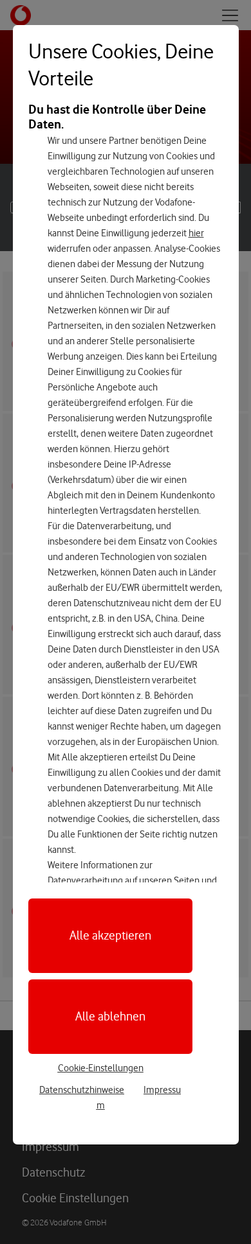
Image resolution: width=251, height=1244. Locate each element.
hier (196, 233)
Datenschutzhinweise (81, 1090)
